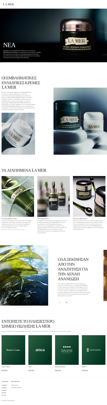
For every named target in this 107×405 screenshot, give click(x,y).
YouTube (4, 393)
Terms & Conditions (16, 388)
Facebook (4, 388)
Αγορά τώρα (4, 370)
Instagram (4, 385)
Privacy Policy (14, 385)
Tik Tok (3, 395)
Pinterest (4, 390)
